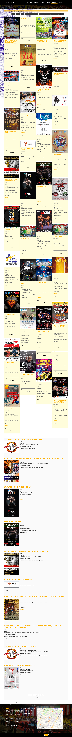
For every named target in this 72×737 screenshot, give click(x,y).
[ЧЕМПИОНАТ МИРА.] (12, 217)
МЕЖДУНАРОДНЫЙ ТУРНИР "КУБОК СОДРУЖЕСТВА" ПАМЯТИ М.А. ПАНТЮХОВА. (59, 401)
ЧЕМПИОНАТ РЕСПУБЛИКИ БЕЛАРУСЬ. (43, 137)
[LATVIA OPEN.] (60, 100)
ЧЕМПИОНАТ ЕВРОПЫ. (9, 362)
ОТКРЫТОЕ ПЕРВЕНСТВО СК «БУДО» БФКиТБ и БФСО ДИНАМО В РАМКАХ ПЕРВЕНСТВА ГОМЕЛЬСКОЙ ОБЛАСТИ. (11, 42)
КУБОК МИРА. (56, 201)
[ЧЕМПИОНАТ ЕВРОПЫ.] (12, 349)
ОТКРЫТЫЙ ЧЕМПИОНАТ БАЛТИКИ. (26, 68)
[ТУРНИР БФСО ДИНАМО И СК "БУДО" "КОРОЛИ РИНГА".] (60, 313)
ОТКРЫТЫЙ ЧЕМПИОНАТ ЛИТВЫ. (10, 132)
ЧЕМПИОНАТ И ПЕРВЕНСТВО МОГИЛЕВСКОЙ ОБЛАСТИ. (27, 115)
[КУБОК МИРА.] (60, 189)
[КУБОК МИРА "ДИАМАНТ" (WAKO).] (28, 270)
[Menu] (65, 2)
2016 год (42, 6)
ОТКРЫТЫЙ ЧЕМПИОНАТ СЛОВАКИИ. (10, 83)
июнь (62, 14)
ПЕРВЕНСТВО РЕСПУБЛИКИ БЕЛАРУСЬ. (43, 90)
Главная (32, 6)
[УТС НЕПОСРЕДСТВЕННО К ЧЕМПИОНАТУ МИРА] (11, 447)
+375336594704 (24, 713)
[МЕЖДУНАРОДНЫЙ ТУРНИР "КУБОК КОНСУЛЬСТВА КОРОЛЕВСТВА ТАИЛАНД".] (44, 318)
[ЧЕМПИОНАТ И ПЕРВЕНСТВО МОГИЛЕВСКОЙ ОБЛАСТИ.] (28, 102)
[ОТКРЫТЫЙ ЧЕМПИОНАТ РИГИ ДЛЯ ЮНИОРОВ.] (60, 69)
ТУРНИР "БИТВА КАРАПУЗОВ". (27, 374)
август (58, 14)
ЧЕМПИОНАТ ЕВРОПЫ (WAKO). (27, 330)
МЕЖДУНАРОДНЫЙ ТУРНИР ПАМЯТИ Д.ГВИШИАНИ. (59, 41)
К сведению (61, 2)
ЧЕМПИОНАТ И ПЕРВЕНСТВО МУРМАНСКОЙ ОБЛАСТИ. (43, 41)
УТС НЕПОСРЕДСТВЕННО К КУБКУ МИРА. (20, 646)
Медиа (48, 2)
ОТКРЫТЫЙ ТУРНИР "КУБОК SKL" (27, 201)
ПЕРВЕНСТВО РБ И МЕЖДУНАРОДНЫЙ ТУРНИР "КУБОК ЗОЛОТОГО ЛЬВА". (34, 597)
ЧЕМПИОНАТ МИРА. (9, 229)
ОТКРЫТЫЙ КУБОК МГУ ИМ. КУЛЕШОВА (59, 353)
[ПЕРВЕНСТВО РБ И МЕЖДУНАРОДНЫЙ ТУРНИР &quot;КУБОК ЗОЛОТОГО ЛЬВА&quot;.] (11, 609)
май (40, 14)
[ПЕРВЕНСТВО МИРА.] (12, 259)
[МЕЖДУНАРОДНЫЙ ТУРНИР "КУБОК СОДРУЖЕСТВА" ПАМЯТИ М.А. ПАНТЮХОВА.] (60, 388)
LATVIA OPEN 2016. (57, 154)
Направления (36, 2)
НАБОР (7, 708)
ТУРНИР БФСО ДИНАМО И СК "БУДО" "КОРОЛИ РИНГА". (59, 326)
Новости (43, 2)
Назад (35, 694)
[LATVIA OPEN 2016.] (60, 141)
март (23, 14)
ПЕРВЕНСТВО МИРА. (9, 268)
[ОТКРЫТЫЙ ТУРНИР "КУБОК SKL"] (28, 185)
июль (54, 14)
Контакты (13, 702)
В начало (30, 694)
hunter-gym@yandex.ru (26, 714)
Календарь (54, 2)
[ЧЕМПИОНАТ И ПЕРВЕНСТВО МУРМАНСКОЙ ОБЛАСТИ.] (44, 28)
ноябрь (36, 14)
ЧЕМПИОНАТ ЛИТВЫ (41, 186)
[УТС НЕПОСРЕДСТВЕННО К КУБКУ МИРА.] (11, 654)
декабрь (31, 14)
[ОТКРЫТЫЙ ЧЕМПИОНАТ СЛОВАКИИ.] (12, 76)
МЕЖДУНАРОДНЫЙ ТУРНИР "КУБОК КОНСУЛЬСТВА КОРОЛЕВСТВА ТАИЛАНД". (43, 332)
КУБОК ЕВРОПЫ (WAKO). (10, 314)
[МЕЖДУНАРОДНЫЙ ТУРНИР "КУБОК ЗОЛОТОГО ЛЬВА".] (12, 167)
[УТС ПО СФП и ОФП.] (60, 229)
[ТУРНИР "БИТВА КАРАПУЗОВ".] (28, 362)
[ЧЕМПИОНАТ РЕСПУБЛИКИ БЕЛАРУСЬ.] (44, 124)
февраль (18, 14)
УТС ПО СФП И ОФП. (25, 18)
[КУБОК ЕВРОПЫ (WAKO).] (12, 302)
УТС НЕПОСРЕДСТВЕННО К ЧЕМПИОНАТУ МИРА (23, 439)
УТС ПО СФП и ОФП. (57, 236)
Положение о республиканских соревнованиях (28, 677)
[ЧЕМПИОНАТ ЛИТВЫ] (44, 173)
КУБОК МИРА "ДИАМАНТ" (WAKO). (26, 283)
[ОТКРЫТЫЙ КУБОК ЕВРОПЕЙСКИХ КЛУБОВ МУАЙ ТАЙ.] (60, 265)
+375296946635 (31, 713)
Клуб (31, 2)
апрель (27, 14)
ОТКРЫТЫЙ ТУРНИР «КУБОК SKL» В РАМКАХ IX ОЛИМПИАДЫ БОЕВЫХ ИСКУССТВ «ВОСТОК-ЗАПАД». (32, 626)
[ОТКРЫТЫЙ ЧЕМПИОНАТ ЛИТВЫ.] (12, 119)
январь (14, 14)
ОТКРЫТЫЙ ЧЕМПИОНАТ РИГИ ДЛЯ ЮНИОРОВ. (60, 74)
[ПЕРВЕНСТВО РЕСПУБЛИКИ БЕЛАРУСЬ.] (44, 76)
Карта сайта (18, 702)
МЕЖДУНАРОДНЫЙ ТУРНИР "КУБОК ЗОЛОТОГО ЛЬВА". (11, 180)
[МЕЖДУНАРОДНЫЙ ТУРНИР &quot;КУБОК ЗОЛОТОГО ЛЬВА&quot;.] (11, 564)
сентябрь (44, 14)
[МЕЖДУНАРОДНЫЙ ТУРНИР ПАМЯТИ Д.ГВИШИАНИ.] (60, 28)
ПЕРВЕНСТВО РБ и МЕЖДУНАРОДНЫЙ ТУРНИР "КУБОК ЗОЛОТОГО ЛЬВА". (34, 458)
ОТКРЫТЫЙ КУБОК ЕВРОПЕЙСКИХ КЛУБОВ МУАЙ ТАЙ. (59, 275)
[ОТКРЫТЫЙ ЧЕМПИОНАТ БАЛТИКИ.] (28, 55)
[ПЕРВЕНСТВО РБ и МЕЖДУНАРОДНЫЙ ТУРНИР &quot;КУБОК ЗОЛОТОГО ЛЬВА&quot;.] (11, 471)
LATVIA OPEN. (56, 108)
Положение (7, 61)
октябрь (49, 14)
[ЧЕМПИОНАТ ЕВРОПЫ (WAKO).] (28, 318)
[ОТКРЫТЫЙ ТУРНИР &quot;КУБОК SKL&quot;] (11, 503)
